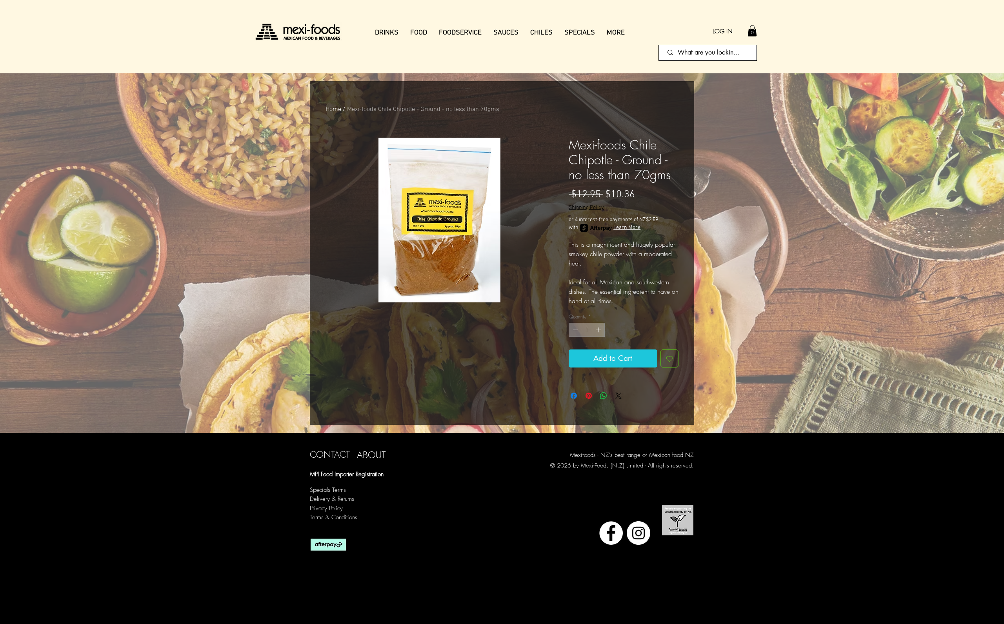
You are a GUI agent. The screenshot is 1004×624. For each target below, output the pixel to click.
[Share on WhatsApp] (603, 395)
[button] (752, 30)
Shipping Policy (586, 207)
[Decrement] (574, 330)
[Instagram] (638, 533)
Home (333, 109)
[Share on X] (618, 395)
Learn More (626, 227)
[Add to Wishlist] (669, 358)
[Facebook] (611, 533)
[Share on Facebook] (573, 395)
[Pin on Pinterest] (588, 395)
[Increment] (599, 330)
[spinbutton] (587, 330)
